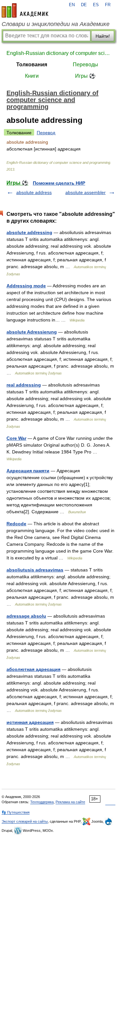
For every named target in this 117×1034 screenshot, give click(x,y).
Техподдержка (42, 802)
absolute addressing (29, 232)
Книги (32, 76)
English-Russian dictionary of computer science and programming (58, 53)
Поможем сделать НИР (59, 183)
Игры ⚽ (85, 76)
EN (72, 5)
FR (107, 5)
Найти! (103, 36)
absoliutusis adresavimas (34, 569)
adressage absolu (26, 616)
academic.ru (25, 10)
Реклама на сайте (70, 802)
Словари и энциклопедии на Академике (56, 24)
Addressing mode (26, 285)
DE (84, 5)
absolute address (34, 192)
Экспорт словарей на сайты (25, 821)
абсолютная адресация (33, 669)
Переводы (85, 64)
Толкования (31, 64)
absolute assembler (85, 192)
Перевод (46, 132)
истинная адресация (30, 722)
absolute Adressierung (31, 331)
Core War (16, 438)
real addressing (23, 384)
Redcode (16, 523)
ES (96, 5)
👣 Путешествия (16, 812)
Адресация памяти (27, 470)
